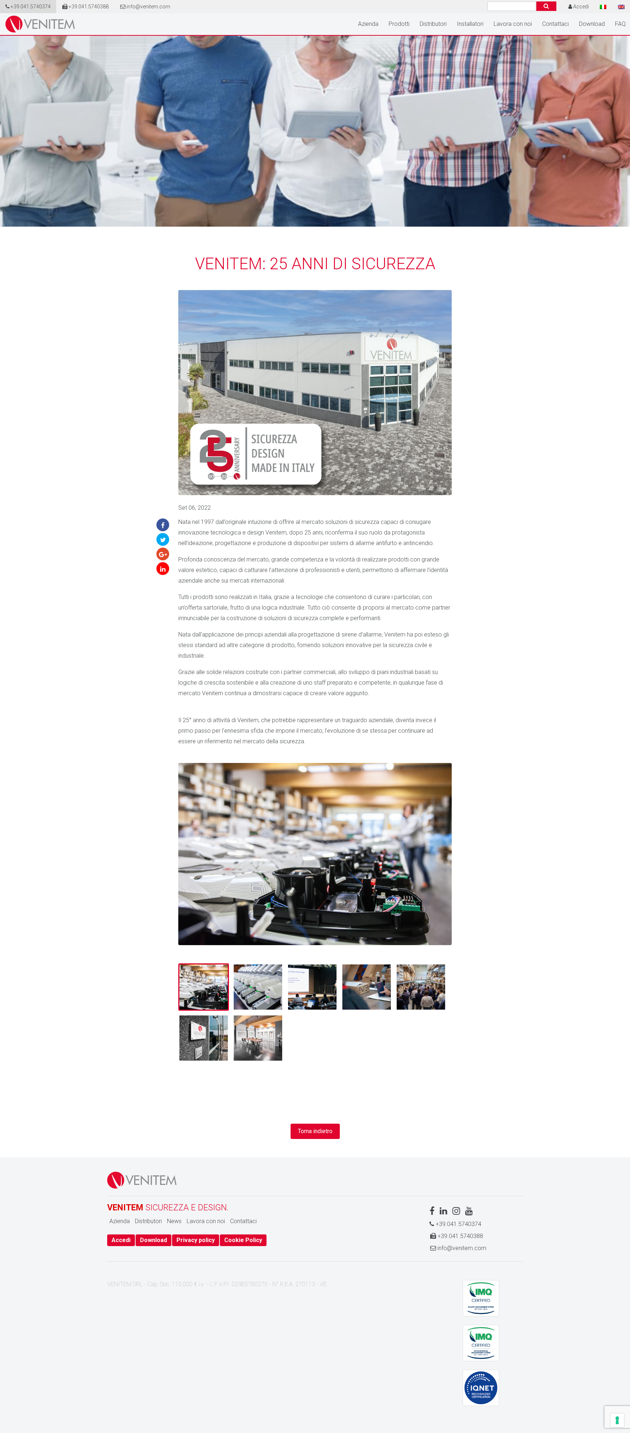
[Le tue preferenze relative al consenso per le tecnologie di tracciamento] (617, 1420)
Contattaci (555, 23)
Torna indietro (315, 1131)
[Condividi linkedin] (162, 568)
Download (592, 23)
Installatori (470, 23)
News (174, 1221)
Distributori (433, 23)
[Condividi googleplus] (162, 554)
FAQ (620, 23)
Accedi (121, 1240)
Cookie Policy (243, 1240)
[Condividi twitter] (162, 539)
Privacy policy (195, 1240)
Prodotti (399, 23)
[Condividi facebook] (162, 524)
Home (40, 24)
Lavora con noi (513, 23)
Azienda (368, 23)
